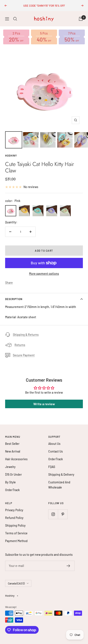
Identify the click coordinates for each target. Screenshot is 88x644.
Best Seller (12, 443)
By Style (10, 482)
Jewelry (10, 467)
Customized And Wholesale (59, 484)
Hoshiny (11, 155)
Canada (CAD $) (16, 583)
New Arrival (12, 451)
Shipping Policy (15, 525)
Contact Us (55, 451)
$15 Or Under (13, 474)
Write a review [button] (44, 404)
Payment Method (16, 541)
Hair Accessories (16, 459)
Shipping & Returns (26, 334)
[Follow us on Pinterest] (62, 514)
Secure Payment (24, 355)
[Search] (15, 19)
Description (13, 298)
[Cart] (81, 19)
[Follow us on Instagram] (53, 514)
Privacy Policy (14, 510)
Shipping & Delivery (61, 474)
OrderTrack (12, 490)
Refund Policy (14, 518)
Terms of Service (16, 533)
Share (9, 282)
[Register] (68, 565)
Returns (20, 345)
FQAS (51, 467)
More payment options (44, 273)
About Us (54, 443)
